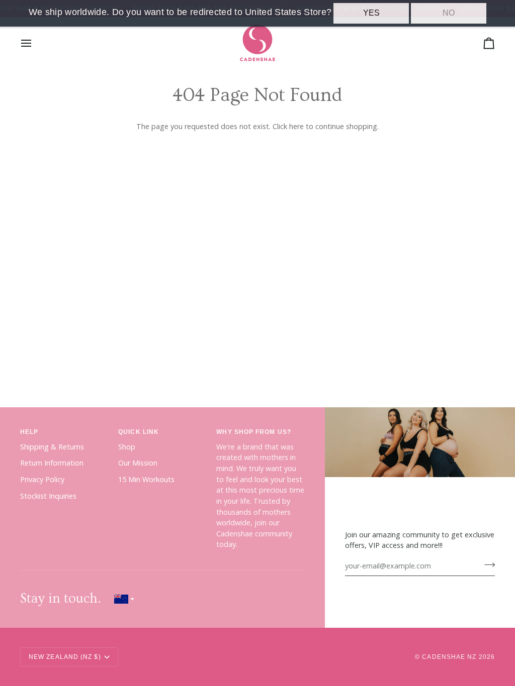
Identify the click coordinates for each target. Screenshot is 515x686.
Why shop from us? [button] (253, 431)
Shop (126, 446)
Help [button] (29, 431)
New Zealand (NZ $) (65, 656)
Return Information (51, 463)
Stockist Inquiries (48, 496)
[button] (124, 599)
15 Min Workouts (146, 479)
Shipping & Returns (52, 446)
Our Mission (137, 463)
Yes (371, 13)
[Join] (486, 564)
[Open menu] (35, 43)
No (449, 13)
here (296, 126)
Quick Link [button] (138, 431)
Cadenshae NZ (449, 656)
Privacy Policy (42, 479)
